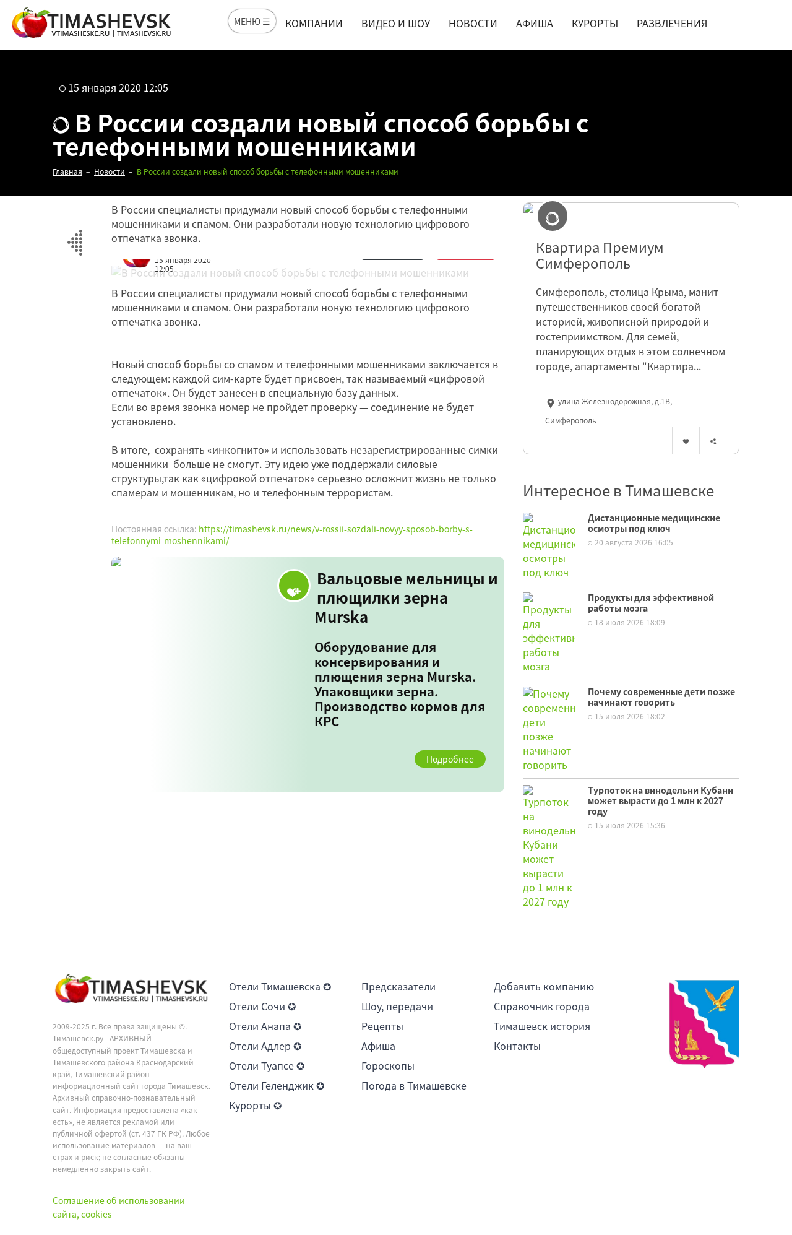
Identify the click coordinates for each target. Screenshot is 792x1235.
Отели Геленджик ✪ (276, 1085)
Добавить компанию (544, 986)
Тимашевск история (542, 1026)
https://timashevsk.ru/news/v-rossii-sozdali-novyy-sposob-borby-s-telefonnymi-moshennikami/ (292, 534)
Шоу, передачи (397, 1006)
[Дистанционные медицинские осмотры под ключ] (549, 544)
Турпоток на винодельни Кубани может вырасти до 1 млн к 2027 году (660, 800)
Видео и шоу (395, 22)
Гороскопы (388, 1065)
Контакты (517, 1045)
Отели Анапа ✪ (265, 1026)
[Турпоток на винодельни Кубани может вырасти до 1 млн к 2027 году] (549, 845)
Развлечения (672, 22)
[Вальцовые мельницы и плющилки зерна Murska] (308, 675)
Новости (473, 22)
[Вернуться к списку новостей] (75, 235)
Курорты (595, 22)
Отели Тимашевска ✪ (280, 986)
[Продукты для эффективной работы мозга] (549, 631)
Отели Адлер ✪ (265, 1045)
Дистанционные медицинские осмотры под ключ (654, 522)
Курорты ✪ (255, 1105)
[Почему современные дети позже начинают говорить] (549, 728)
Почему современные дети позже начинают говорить (661, 696)
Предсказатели (398, 986)
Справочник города (542, 1006)
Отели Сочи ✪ (262, 1006)
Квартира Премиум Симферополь (600, 255)
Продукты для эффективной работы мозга (651, 602)
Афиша (534, 22)
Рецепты (382, 1026)
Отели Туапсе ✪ (266, 1065)
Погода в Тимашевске (414, 1085)
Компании (314, 22)
